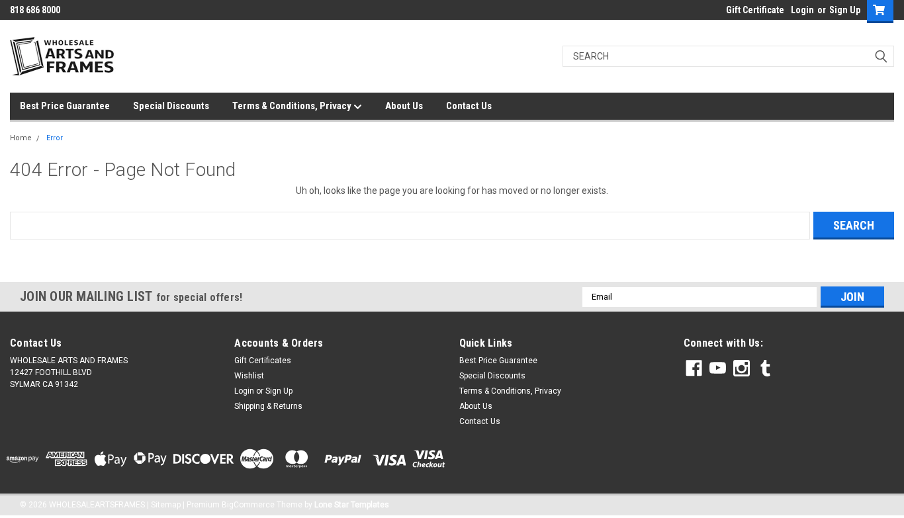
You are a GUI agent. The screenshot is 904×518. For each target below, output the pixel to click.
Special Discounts (171, 106)
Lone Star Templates (351, 504)
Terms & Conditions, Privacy (292, 106)
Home (21, 138)
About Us (404, 106)
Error (54, 138)
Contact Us (469, 106)
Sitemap (166, 504)
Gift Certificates (262, 360)
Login (802, 10)
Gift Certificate (755, 10)
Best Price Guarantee (65, 106)
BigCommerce (248, 504)
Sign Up (844, 10)
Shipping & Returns (268, 406)
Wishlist (249, 375)
